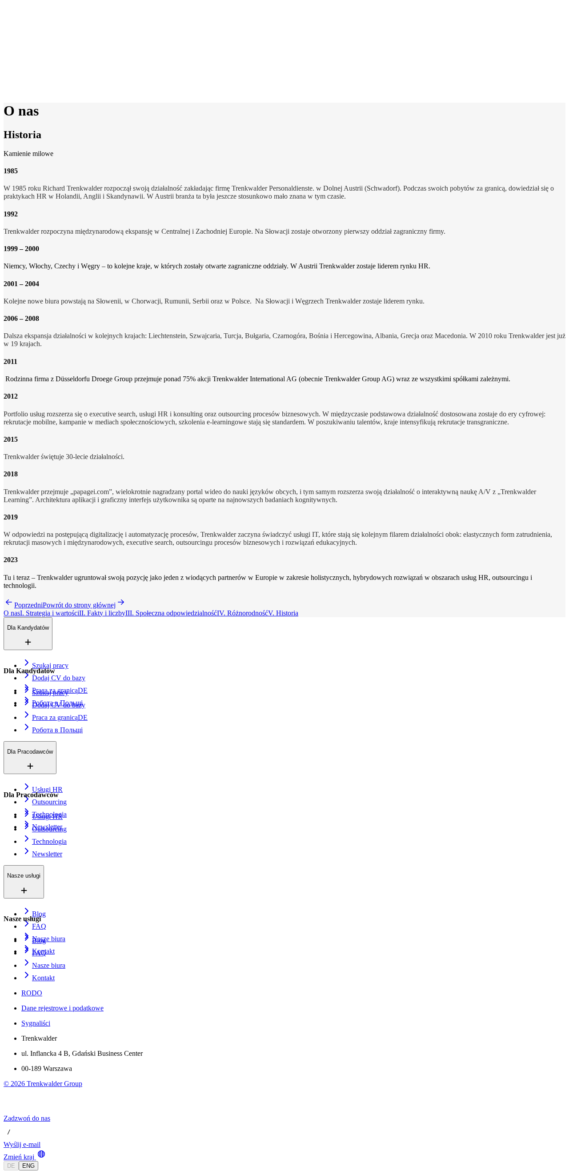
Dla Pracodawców (48, 48)
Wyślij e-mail (22, 1144)
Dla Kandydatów (46, 39)
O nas (32, 58)
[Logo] (36, 15)
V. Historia (283, 613)
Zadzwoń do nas (27, 1118)
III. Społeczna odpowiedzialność (171, 613)
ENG (28, 1165)
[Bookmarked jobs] (9, 78)
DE (11, 1165)
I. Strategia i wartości (49, 613)
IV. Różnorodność (242, 613)
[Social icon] (12, 1110)
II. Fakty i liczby (102, 613)
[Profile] (11, 87)
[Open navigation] (7, 25)
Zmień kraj (19, 1157)
